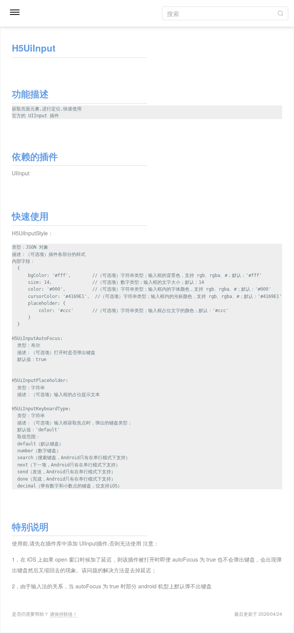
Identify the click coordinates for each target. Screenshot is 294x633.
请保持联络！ (63, 613)
